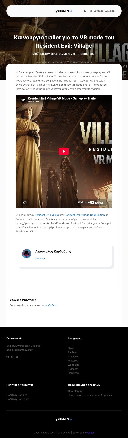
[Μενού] (17, 10)
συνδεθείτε (51, 305)
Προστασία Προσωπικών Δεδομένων (90, 395)
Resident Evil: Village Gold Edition (85, 214)
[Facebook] (7, 357)
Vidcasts (73, 368)
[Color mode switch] (85, 10)
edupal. (90, 432)
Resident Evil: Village (47, 214)
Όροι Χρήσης (75, 391)
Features (73, 360)
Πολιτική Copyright (17, 399)
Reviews (73, 352)
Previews (73, 356)
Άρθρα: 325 (40, 258)
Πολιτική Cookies (16, 394)
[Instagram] (17, 357)
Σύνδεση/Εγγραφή (104, 10)
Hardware (73, 372)
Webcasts (73, 364)
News (71, 348)
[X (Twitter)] (12, 357)
